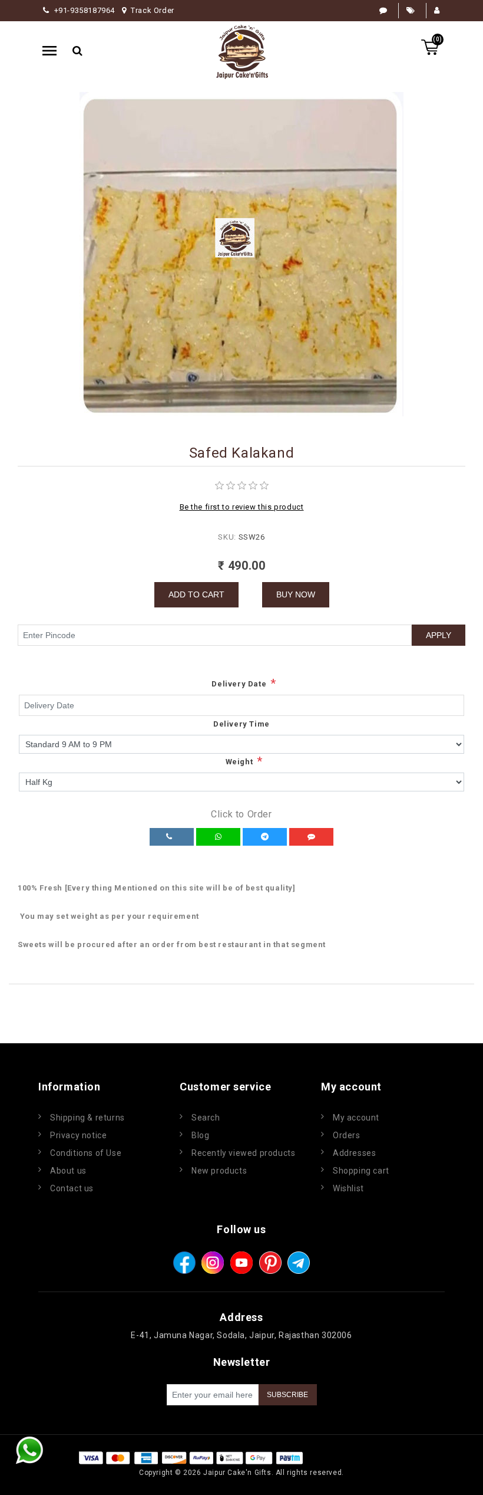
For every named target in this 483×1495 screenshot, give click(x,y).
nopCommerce (376, 1457)
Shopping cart (361, 1170)
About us (68, 1170)
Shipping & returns (87, 1117)
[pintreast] (270, 1262)
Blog (200, 1135)
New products (219, 1170)
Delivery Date (238, 683)
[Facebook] (184, 1262)
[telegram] (298, 1262)
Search (205, 1117)
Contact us (72, 1188)
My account (356, 1117)
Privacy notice (78, 1135)
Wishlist (348, 1188)
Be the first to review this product (242, 506)
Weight (239, 761)
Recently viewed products (243, 1153)
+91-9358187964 (84, 10)
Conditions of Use (85, 1153)
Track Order (152, 10)
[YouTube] (241, 1262)
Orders (346, 1135)
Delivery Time (241, 723)
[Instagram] (212, 1262)
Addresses (354, 1153)
